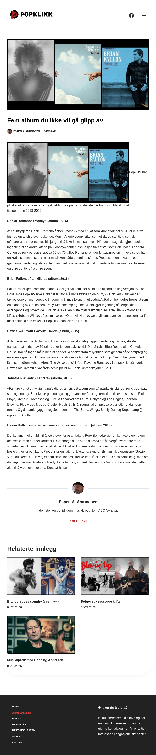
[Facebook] (131, 15)
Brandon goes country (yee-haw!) (33, 601)
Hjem (15, 706)
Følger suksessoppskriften (101, 601)
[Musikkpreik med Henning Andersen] (41, 635)
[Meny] (144, 15)
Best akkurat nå (24, 730)
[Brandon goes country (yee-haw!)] (41, 576)
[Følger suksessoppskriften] (115, 576)
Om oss (17, 742)
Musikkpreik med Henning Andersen (35, 660)
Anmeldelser (21, 712)
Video (16, 736)
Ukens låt (19, 724)
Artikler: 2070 (78, 521)
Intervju (18, 718)
